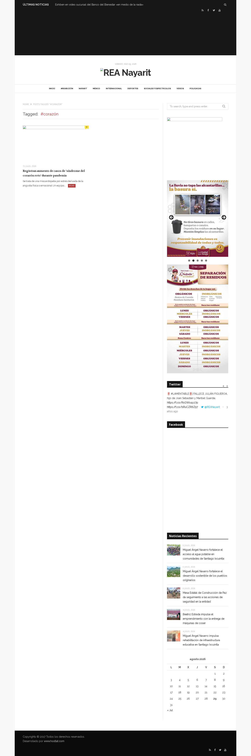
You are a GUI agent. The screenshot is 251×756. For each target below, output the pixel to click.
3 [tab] (198, 261)
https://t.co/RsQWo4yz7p (182, 402)
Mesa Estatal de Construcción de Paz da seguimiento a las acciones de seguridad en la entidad (205, 597)
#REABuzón (67, 88)
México (96, 88)
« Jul (170, 710)
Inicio (52, 88)
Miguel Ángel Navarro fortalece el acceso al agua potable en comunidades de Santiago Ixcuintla (203, 554)
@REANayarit (212, 406)
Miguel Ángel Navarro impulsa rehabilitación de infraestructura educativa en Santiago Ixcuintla (201, 640)
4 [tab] (202, 261)
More (72, 185)
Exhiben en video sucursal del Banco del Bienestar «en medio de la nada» (99, 4)
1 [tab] (189, 261)
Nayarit (83, 88)
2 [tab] (193, 261)
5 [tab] (206, 261)
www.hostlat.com (54, 741)
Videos (180, 88)
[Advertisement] (125, 33)
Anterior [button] (171, 217)
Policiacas (195, 88)
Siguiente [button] (223, 217)
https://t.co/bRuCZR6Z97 (182, 406)
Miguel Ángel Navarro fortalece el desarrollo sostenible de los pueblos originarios (205, 576)
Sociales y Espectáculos (157, 88)
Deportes (133, 88)
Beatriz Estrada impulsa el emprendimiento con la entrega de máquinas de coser (203, 619)
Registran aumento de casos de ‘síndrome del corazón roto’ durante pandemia (54, 173)
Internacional (114, 88)
